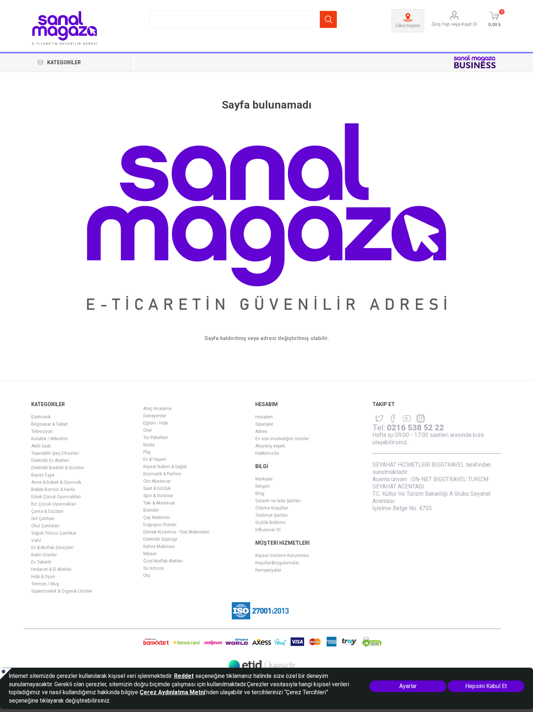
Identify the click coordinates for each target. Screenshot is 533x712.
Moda (148, 444)
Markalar (264, 479)
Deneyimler (154, 415)
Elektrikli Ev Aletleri (50, 460)
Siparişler (264, 424)
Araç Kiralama (157, 408)
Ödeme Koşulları (271, 508)
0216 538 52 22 (415, 427)
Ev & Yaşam (154, 459)
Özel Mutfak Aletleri (163, 561)
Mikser (150, 553)
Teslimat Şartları (271, 515)
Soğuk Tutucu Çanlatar (54, 533)
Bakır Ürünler (44, 554)
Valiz (36, 540)
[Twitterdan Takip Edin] (379, 418)
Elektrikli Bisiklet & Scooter (57, 467)
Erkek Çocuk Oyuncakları (56, 496)
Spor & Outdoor (158, 495)
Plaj (146, 452)
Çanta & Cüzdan (47, 511)
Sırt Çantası (42, 518)
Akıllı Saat (41, 446)
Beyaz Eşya (42, 475)
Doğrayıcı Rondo (159, 524)
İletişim (262, 486)
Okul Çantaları (45, 525)
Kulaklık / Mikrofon (49, 438)
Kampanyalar (268, 570)
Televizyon (42, 431)
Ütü (146, 575)
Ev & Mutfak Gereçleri (52, 547)
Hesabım (264, 417)
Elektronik (41, 417)
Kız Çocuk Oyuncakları (53, 504)
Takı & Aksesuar (159, 503)
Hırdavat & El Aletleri (51, 569)
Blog (259, 493)
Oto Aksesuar (157, 481)
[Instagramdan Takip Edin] (407, 418)
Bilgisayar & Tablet (49, 424)
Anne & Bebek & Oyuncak (56, 482)
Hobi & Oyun (43, 576)
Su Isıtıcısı (153, 568)
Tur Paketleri (155, 437)
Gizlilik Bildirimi (270, 522)
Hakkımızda (267, 453)
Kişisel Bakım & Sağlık (165, 466)
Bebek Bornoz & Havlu (53, 489)
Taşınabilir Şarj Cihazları (55, 453)
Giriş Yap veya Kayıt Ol (454, 24)
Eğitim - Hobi (155, 423)
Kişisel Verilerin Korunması (282, 555)
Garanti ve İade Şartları (278, 500)
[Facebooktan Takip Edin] (393, 418)
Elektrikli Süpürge (160, 539)
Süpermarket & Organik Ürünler (61, 591)
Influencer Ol (268, 529)
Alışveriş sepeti (270, 446)
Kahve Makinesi (159, 546)
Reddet (184, 675)
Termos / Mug (45, 583)
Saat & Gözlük (157, 488)
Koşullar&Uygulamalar (277, 562)
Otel (147, 430)
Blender (151, 510)
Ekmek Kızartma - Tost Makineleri (176, 532)
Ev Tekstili (41, 562)
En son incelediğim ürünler (282, 438)
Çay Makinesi (156, 517)
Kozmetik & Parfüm (162, 473)
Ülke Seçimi (408, 25)
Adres (261, 431)
